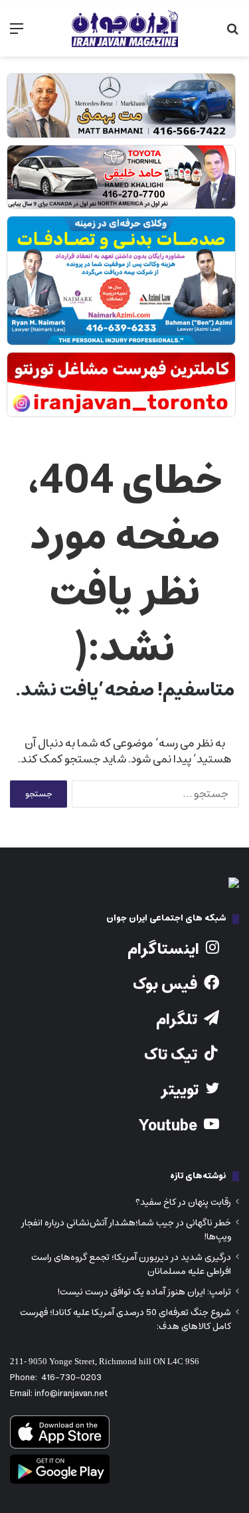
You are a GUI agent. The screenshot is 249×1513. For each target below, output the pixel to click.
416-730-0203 (71, 1377)
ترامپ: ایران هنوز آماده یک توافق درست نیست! (144, 1292)
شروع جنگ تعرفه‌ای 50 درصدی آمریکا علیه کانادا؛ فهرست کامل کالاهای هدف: (125, 1319)
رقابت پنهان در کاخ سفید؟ (183, 1202)
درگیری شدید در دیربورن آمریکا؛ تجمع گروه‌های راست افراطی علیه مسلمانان (131, 1264)
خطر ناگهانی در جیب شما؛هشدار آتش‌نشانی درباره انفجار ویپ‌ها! (126, 1230)
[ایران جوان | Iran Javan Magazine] (125, 28)
